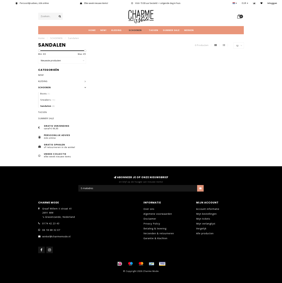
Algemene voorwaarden (157, 213)
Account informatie (207, 208)
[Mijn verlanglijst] (261, 3)
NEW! (103, 30)
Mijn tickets (203, 218)
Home (92, 30)
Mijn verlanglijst (205, 223)
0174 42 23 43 (50, 223)
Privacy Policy (151, 223)
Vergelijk (201, 228)
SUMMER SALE (171, 30)
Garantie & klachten (155, 238)
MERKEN (189, 30)
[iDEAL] (120, 263)
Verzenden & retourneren (158, 233)
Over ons (148, 208)
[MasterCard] (141, 263)
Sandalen (47, 106)
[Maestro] (130, 263)
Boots (45, 93)
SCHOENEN (135, 30)
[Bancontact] (152, 263)
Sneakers (47, 99)
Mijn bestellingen (206, 213)
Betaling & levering (154, 228)
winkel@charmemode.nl (56, 236)
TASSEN (153, 30)
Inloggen (272, 3)
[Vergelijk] (254, 3)
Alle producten (205, 233)
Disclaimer (149, 218)
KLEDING (116, 30)
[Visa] (162, 263)
